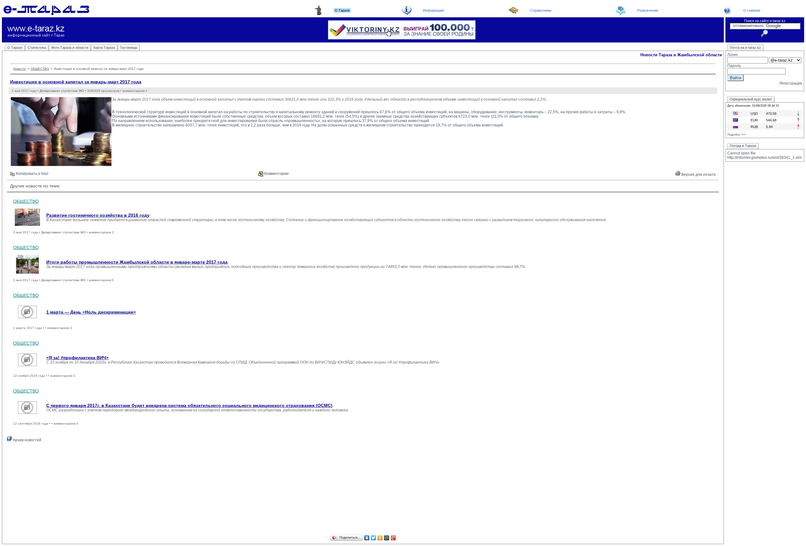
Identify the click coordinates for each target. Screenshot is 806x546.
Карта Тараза (104, 47)
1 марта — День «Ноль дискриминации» (91, 312)
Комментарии (276, 173)
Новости (19, 68)
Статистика (37, 47)
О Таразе (14, 47)
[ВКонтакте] (367, 538)
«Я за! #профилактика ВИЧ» (77, 357)
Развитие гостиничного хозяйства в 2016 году (98, 215)
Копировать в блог (31, 173)
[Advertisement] (363, 489)
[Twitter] (373, 538)
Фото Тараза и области (69, 47)
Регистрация (791, 83)
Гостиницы (128, 47)
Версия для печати (698, 174)
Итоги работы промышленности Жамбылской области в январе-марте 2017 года (137, 262)
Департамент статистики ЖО (62, 90)
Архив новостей (26, 440)
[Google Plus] (393, 538)
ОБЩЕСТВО (40, 68)
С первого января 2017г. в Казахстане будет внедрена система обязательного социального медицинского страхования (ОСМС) (189, 405)
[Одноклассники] (380, 538)
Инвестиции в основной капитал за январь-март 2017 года (75, 81)
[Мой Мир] (386, 538)
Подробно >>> (736, 134)
